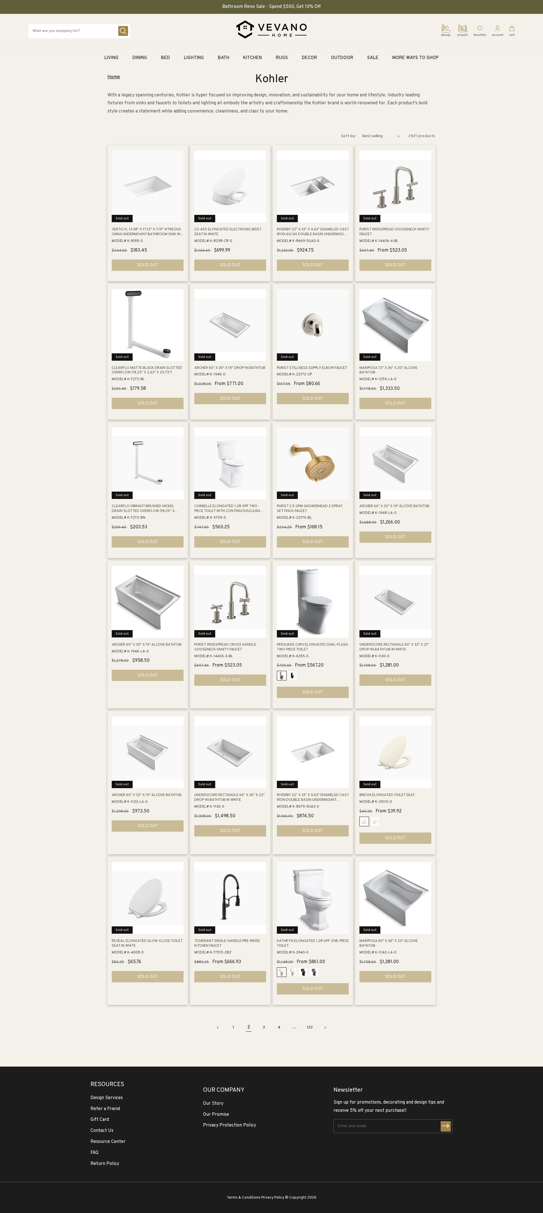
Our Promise (216, 1114)
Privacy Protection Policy (229, 1125)
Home (113, 77)
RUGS (282, 58)
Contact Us (101, 1131)
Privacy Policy (272, 1197)
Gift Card (99, 1120)
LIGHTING (194, 58)
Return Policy (104, 1164)
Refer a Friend (105, 1109)
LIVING (111, 58)
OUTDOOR (342, 58)
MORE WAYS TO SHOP (415, 58)
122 (310, 1027)
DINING (139, 58)
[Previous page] (218, 1027)
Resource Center (108, 1142)
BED (165, 58)
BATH (223, 58)
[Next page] (325, 1027)
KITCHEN (252, 58)
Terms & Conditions (243, 1197)
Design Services (106, 1098)
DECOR (309, 58)
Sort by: (348, 136)
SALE (372, 58)
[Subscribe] (446, 1126)
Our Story (213, 1103)
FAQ (94, 1153)
